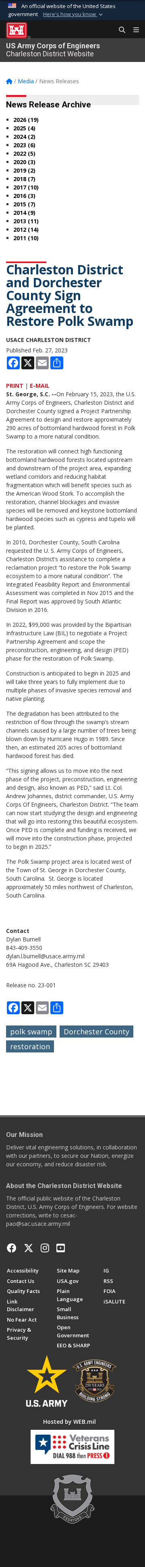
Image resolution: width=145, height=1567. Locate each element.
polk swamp (31, 1031)
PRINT (14, 385)
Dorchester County (96, 1031)
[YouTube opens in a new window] (60, 1248)
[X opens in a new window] (28, 1248)
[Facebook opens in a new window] (12, 1248)
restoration (30, 1046)
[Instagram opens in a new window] (45, 1248)
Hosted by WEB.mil (69, 1421)
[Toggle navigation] (133, 30)
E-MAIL (40, 385)
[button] (73, 14)
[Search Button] (119, 30)
